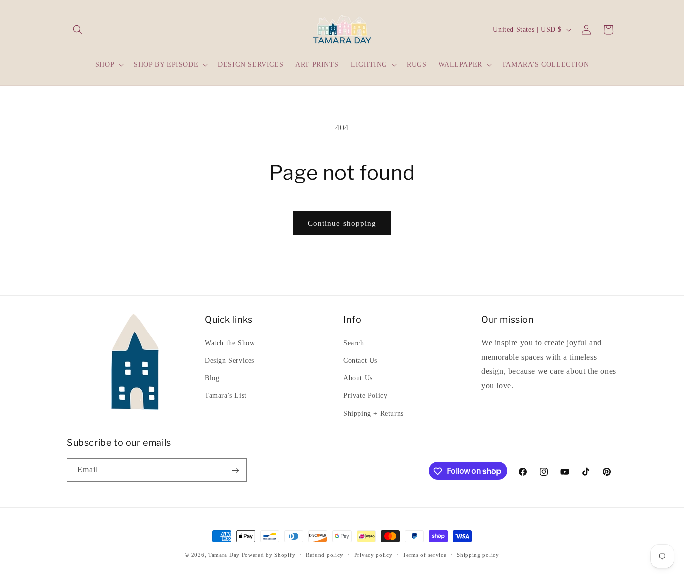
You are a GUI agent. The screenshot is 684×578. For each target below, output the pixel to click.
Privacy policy (373, 554)
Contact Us (360, 360)
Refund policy (325, 554)
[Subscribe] (235, 470)
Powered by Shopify (269, 555)
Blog (212, 378)
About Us (358, 378)
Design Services (229, 360)
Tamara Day (224, 555)
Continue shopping (342, 223)
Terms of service (424, 554)
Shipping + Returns (373, 413)
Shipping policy (478, 554)
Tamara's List (226, 395)
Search (353, 342)
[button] (78, 30)
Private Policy (365, 395)
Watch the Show (230, 342)
